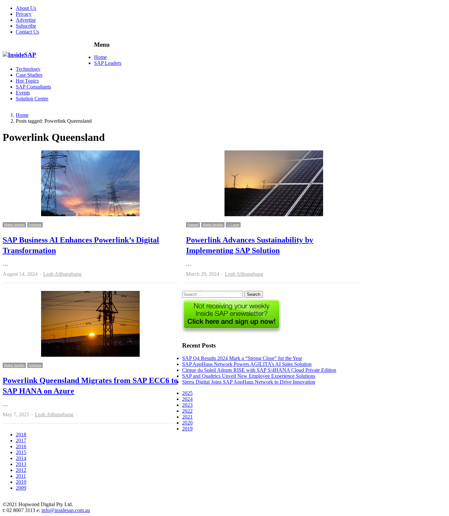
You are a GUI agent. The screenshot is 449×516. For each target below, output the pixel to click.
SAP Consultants (33, 87)
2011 (21, 476)
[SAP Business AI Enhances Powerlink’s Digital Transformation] (90, 153)
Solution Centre (32, 98)
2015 (21, 452)
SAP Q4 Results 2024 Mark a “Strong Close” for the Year (242, 358)
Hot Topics (27, 81)
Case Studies (29, 75)
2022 (187, 411)
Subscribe (26, 26)
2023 (187, 405)
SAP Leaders (107, 63)
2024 (187, 399)
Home (100, 57)
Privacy (24, 14)
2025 (187, 393)
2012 (21, 470)
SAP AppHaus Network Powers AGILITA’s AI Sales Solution (247, 364)
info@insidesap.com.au (65, 510)
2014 (21, 458)
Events (23, 92)
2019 (187, 428)
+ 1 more (233, 224)
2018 (21, 434)
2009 (21, 488)
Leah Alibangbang (62, 274)
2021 (187, 417)
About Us (26, 8)
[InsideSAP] (19, 54)
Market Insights (14, 224)
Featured (193, 224)
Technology (28, 69)
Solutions (35, 224)
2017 (21, 440)
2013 (21, 464)
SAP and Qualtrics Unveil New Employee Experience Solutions (248, 376)
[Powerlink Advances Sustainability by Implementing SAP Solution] (274, 153)
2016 (21, 446)
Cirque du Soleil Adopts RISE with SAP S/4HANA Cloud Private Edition (259, 370)
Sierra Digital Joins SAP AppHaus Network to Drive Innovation (248, 382)
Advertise (26, 20)
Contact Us (27, 32)
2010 (21, 482)
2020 (187, 423)
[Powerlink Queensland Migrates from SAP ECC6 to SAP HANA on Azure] (90, 294)
